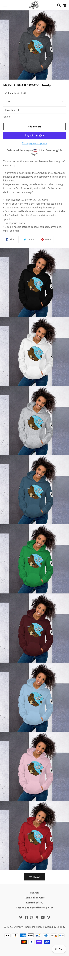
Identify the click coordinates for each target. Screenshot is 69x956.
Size (7, 101)
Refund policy (34, 902)
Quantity (10, 110)
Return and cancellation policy (34, 907)
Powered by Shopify (54, 926)
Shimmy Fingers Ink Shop (28, 926)
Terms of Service (34, 897)
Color (8, 93)
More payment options (34, 143)
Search (34, 892)
